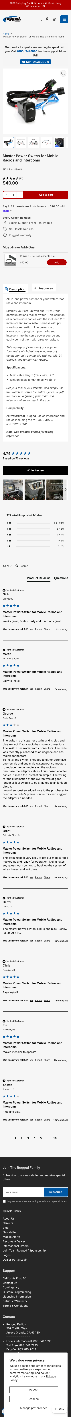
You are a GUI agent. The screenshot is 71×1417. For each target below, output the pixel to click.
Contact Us (10, 1283)
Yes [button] (31, 629)
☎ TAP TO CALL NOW (35, 61)
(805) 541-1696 (27, 51)
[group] (35, 454)
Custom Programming (17, 1292)
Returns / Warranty (15, 1301)
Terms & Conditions (15, 1305)
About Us (9, 1218)
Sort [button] (6, 565)
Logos (7, 1255)
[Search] (40, 19)
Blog (6, 1227)
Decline (34, 1399)
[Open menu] (64, 19)
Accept (33, 1389)
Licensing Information (17, 1296)
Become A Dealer (14, 1241)
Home (6, 33)
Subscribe (55, 1191)
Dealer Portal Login (15, 1259)
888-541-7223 (28, 1345)
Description (17, 289)
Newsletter (10, 1232)
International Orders (16, 1246)
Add (56, 262)
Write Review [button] (35, 470)
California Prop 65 (14, 1278)
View (10, 264)
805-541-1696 (42, 1341)
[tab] (38, 579)
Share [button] (47, 629)
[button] (35, 178)
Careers (8, 1223)
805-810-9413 (27, 1349)
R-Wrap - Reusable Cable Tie (37, 256)
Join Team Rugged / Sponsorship (24, 1250)
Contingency (11, 1287)
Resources (45, 288)
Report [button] (38, 629)
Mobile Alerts (11, 1237)
